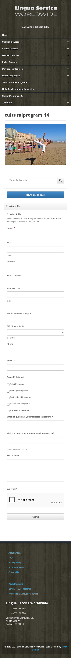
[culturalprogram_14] (35, 144)
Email (32, 22)
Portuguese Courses (12, 68)
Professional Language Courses (23, 593)
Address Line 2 (14, 288)
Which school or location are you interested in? (30, 433)
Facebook (38, 22)
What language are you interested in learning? (30, 417)
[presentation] (35, 500)
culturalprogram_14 (27, 115)
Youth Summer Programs (14, 82)
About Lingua (14, 553)
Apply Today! (37, 194)
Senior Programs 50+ (12, 95)
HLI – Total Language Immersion (18, 89)
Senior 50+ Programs (20, 404)
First (9, 242)
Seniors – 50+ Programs (20, 589)
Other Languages (11, 75)
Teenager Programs (19, 391)
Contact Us (14, 572)
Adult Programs (17, 384)
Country (11, 338)
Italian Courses (9, 62)
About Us (7, 102)
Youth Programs (16, 584)
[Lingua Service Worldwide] (35, 10)
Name (11, 228)
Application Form (16, 567)
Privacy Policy (15, 562)
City (9, 301)
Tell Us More (13, 455)
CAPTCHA (12, 489)
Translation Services (19, 410)
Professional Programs (20, 397)
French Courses (10, 48)
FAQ (11, 557)
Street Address (14, 276)
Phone (10, 344)
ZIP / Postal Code (15, 326)
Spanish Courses (10, 41)
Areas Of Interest (15, 377)
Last (9, 256)
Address (11, 261)
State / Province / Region (19, 313)
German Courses (10, 55)
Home (5, 35)
